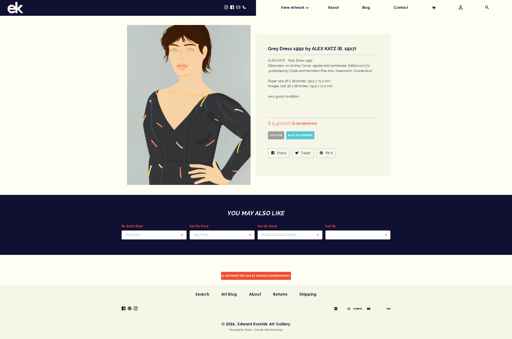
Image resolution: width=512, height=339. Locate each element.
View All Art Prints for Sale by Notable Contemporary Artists (256, 275)
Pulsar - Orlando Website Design (264, 329)
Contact (401, 7)
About (333, 7)
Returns (280, 294)
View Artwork (292, 7)
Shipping (307, 294)
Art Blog (229, 294)
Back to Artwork (300, 135)
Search (202, 294)
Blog (366, 7)
